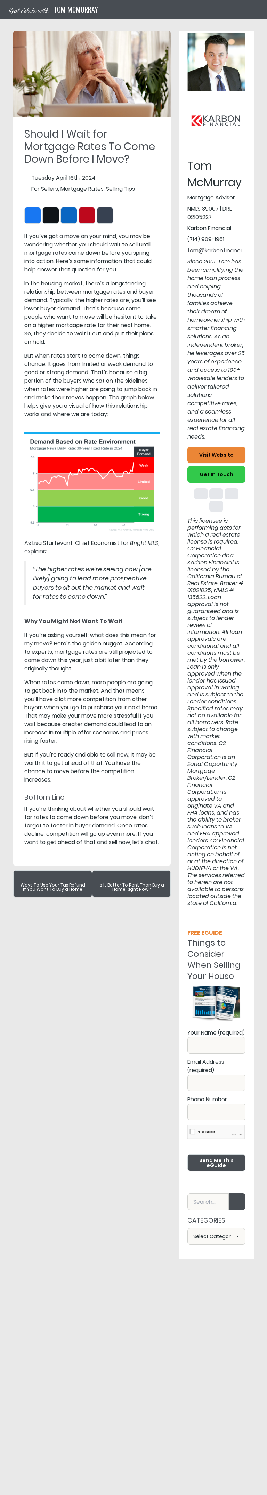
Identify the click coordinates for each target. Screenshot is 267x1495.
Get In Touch (216, 474)
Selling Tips (120, 189)
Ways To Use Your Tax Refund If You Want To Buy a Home (53, 887)
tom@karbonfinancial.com (223, 250)
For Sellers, (45, 189)
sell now (117, 755)
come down (40, 660)
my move (36, 643)
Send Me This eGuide (216, 1163)
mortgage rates (45, 253)
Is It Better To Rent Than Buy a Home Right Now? (131, 887)
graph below (137, 397)
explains (35, 551)
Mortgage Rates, (82, 189)
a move (69, 236)
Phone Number (207, 1099)
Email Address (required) (205, 1066)
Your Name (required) (216, 1033)
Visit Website (216, 454)
